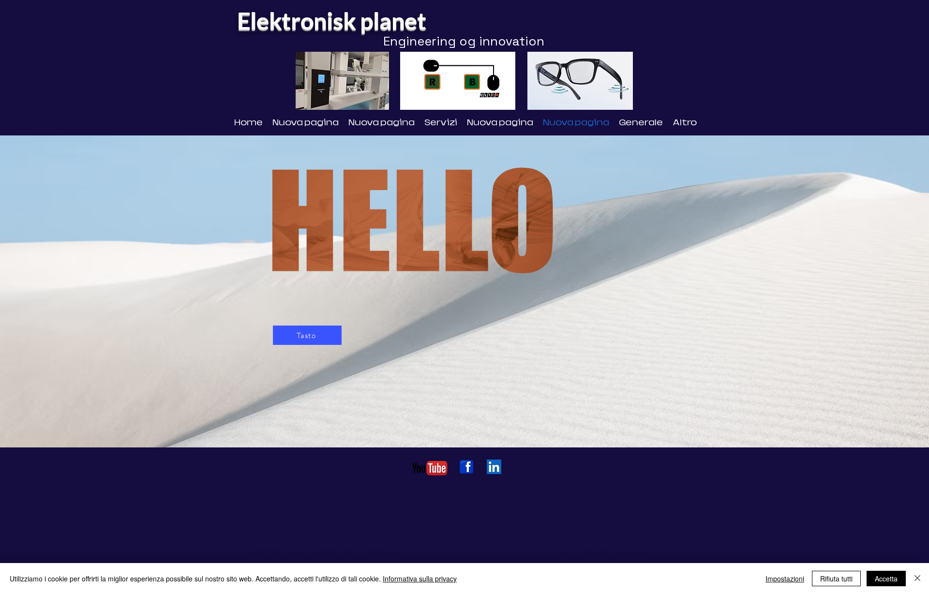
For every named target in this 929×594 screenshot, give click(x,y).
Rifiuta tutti (836, 578)
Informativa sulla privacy (420, 578)
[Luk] (917, 578)
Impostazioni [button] (784, 578)
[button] (503, 99)
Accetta (886, 578)
